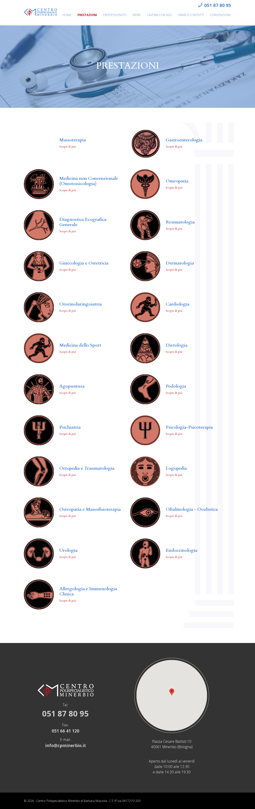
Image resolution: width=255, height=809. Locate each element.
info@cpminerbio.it (65, 745)
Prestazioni (87, 15)
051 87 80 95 (217, 5)
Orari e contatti (191, 15)
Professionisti (115, 15)
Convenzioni (220, 15)
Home (67, 15)
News (137, 15)
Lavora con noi (159, 15)
